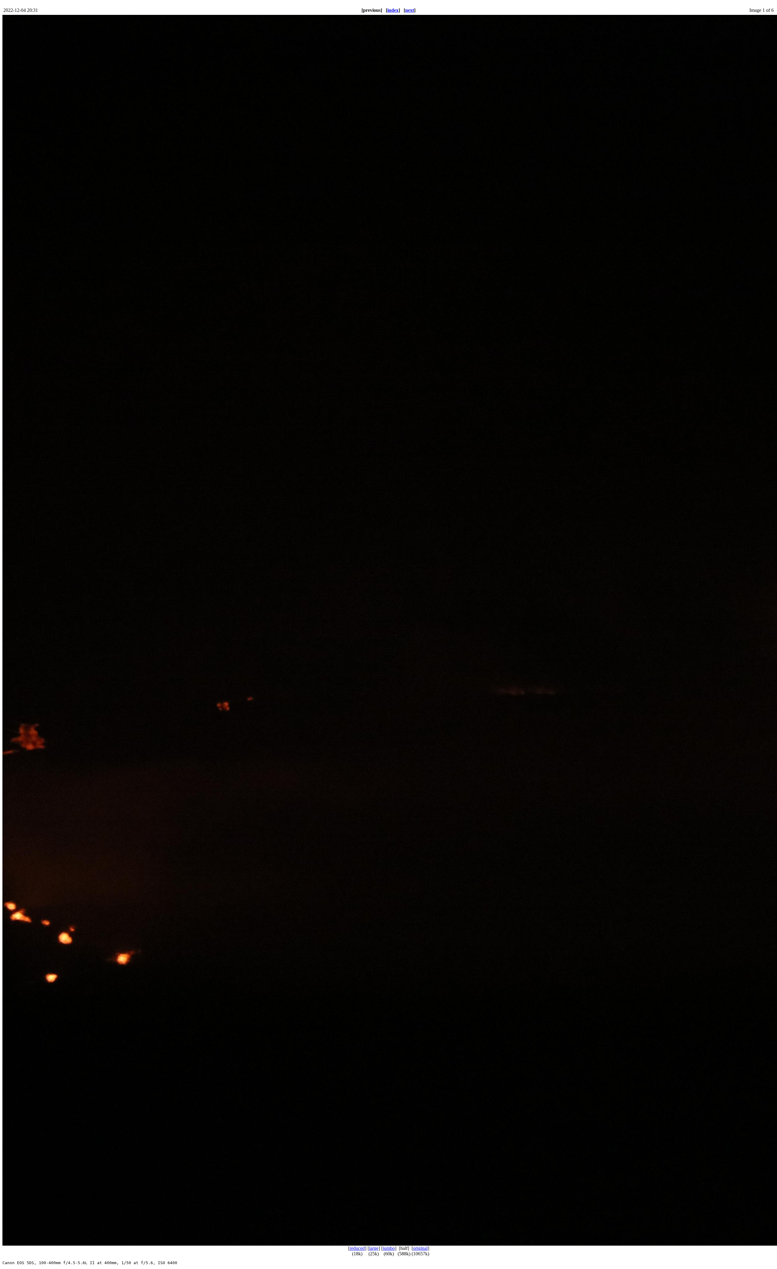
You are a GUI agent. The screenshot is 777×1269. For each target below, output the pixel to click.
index (393, 10)
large (373, 1248)
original (420, 1248)
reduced (357, 1248)
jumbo (389, 1248)
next (409, 10)
